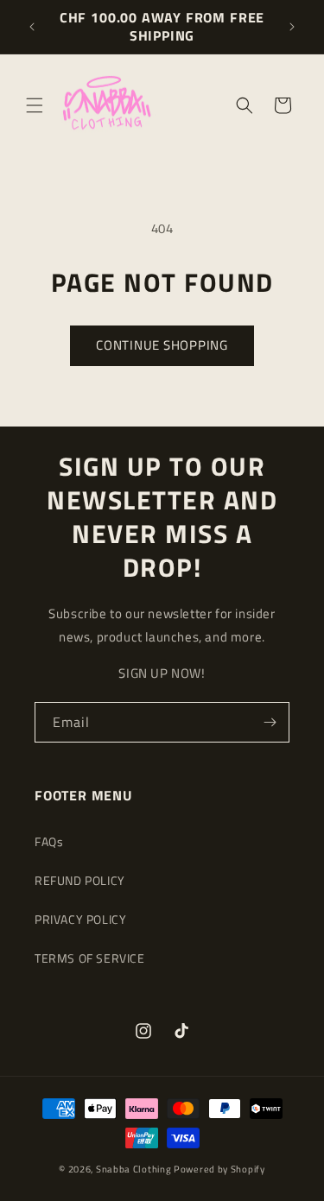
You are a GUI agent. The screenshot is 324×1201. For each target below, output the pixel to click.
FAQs (49, 841)
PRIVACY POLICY (80, 919)
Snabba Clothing (134, 1169)
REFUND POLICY (80, 880)
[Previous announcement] (32, 27)
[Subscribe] (270, 722)
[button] (35, 105)
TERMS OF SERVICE (90, 958)
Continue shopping (162, 345)
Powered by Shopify (219, 1169)
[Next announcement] (292, 27)
